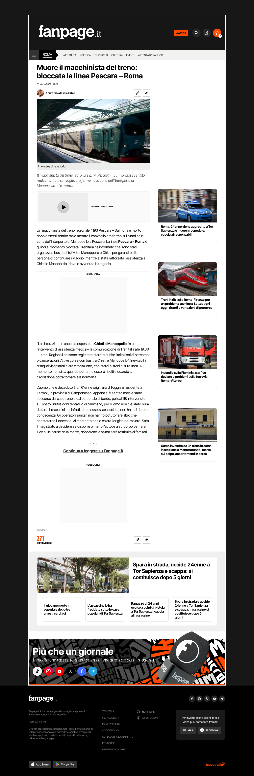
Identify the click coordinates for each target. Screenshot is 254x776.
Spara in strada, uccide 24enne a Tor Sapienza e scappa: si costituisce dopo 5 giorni (171, 570)
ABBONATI (181, 33)
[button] (146, 93)
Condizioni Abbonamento (117, 736)
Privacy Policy (111, 724)
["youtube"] (59, 671)
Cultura (117, 55)
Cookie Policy (110, 730)
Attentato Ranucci (151, 55)
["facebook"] (81, 671)
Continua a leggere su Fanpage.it (93, 451)
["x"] (70, 671)
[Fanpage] (43, 698)
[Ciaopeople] (215, 765)
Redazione (108, 743)
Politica (85, 55)
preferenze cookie (113, 749)
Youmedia (108, 711)
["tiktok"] (37, 671)
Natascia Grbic (65, 93)
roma (47, 54)
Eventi (130, 55)
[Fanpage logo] (65, 32)
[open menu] (34, 55)
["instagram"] (48, 671)
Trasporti (101, 55)
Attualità (69, 55)
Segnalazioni (110, 717)
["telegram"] (92, 671)
